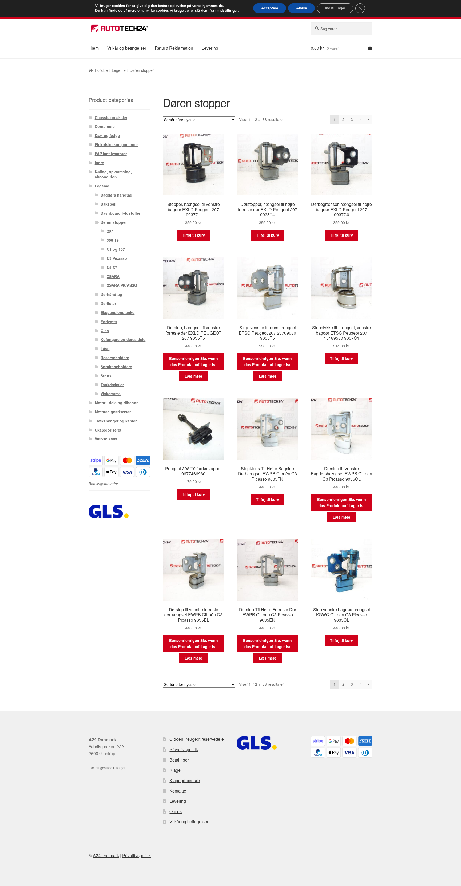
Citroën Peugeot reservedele (196, 739)
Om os (175, 811)
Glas (105, 330)
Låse (105, 348)
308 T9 (113, 240)
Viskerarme (111, 393)
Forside (101, 70)
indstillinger (227, 10)
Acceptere (269, 8)
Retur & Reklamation (174, 48)
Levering (210, 48)
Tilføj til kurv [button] (193, 235)
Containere (105, 126)
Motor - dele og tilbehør (116, 402)
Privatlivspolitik (183, 749)
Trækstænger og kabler (116, 421)
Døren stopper (114, 222)
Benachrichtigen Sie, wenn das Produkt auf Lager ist (193, 361)
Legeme (119, 70)
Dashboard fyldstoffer (120, 213)
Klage (175, 770)
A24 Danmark (106, 855)
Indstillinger (335, 8)
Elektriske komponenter (116, 144)
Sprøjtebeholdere (116, 366)
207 (110, 231)
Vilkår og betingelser (126, 48)
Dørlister (108, 303)
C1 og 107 (116, 249)
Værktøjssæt (106, 438)
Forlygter (109, 321)
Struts (106, 375)
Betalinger (179, 760)
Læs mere (193, 376)
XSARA (113, 276)
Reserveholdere (115, 357)
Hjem (94, 48)
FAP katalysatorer (111, 153)
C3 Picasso (117, 258)
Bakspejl (108, 204)
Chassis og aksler (111, 117)
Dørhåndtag (111, 294)
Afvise (301, 8)
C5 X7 (112, 267)
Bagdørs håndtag (116, 195)
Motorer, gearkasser (113, 411)
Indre (99, 162)
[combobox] (341, 28)
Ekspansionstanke (117, 312)
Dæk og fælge (107, 135)
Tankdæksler (112, 384)
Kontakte (177, 791)
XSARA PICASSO (122, 285)
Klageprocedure (184, 780)
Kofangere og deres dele (123, 339)
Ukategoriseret (108, 430)
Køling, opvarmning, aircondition (113, 174)
